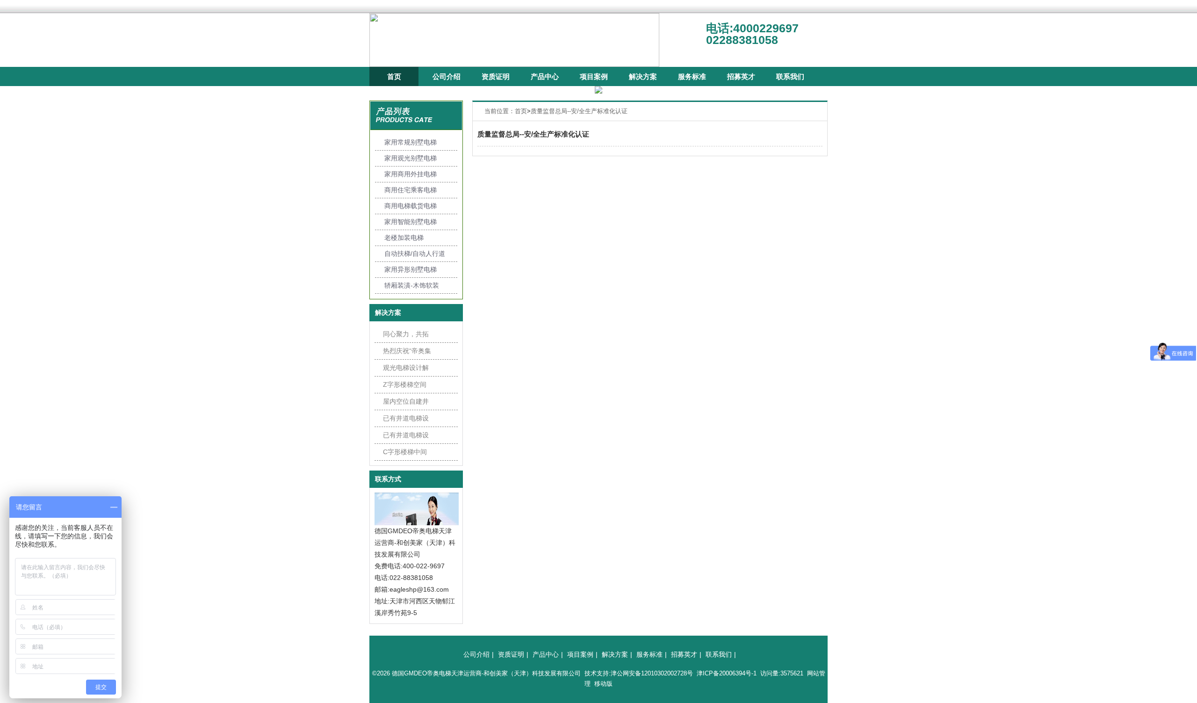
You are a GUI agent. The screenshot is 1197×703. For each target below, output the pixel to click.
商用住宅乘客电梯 (410, 190)
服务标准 (692, 76)
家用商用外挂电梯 (410, 174)
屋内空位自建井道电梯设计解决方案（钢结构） (406, 404)
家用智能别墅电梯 (410, 221)
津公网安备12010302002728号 (652, 673)
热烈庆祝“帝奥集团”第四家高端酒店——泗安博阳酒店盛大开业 (407, 353)
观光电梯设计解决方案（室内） (406, 370)
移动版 (603, 683)
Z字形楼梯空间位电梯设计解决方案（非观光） (406, 387)
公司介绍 (447, 76)
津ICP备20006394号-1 (727, 673)
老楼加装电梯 (404, 237)
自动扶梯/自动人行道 (414, 253)
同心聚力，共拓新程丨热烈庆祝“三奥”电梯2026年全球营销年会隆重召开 (406, 336)
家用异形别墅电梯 (410, 269)
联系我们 (790, 76)
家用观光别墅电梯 (410, 158)
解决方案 (643, 76)
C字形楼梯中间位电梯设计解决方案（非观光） (406, 454)
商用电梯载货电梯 (410, 206)
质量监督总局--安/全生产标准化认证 (579, 111)
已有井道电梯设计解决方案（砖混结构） (406, 437)
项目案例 (594, 76)
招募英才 (741, 76)
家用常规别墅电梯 (410, 142)
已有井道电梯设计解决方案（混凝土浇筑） (406, 420)
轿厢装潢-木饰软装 (411, 285)
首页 (394, 76)
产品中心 (545, 76)
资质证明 (496, 76)
